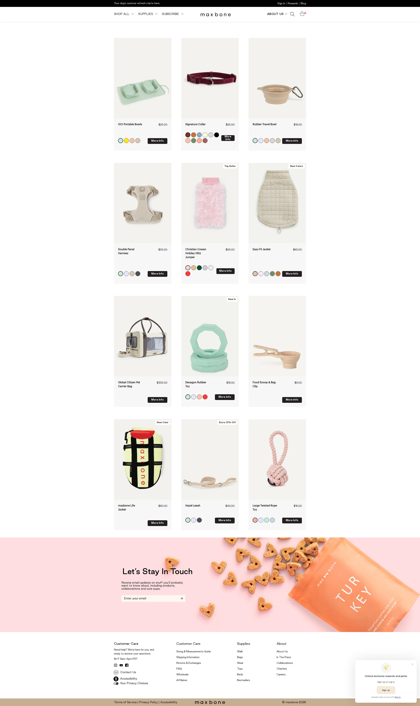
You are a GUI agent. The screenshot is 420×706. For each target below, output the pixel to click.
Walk (240, 652)
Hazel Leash (192, 505)
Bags (240, 657)
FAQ (179, 669)
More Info (157, 141)
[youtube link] (121, 665)
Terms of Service (125, 702)
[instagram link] (115, 665)
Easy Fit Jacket (262, 249)
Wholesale (182, 675)
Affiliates (181, 680)
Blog (303, 3)
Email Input (129, 597)
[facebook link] (127, 665)
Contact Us (128, 672)
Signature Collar (195, 124)
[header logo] (216, 14)
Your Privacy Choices (133, 683)
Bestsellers (243, 680)
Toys (240, 669)
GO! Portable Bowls (130, 124)
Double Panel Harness (126, 251)
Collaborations (285, 663)
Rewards (293, 3)
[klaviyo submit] (181, 598)
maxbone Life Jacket (126, 507)
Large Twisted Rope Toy (265, 507)
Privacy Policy (148, 702)
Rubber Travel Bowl (264, 124)
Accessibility (168, 702)
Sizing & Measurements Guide (193, 652)
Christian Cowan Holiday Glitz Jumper (195, 253)
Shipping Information (188, 657)
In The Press (284, 657)
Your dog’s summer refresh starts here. (137, 3)
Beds (240, 675)
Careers (281, 675)
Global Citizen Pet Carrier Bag (129, 384)
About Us (282, 652)
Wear (240, 663)
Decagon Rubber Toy (195, 384)
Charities (282, 669)
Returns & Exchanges (188, 663)
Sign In (281, 3)
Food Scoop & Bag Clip (264, 384)
